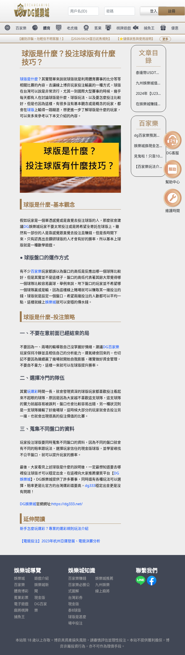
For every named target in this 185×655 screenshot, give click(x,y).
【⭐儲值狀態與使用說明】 (128, 38)
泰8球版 (74, 610)
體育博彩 (21, 590)
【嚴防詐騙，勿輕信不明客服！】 (34, 38)
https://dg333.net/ (67, 503)
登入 (153, 11)
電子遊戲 (21, 603)
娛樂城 (50, 302)
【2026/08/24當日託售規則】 (84, 38)
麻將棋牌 (21, 610)
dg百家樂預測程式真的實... (150, 135)
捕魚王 (19, 616)
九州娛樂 (102, 584)
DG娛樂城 (28, 503)
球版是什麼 (29, 78)
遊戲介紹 (41, 578)
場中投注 (75, 623)
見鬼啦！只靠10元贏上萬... (150, 156)
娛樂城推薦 (104, 578)
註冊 (171, 11)
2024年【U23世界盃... (150, 93)
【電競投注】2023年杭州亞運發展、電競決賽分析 (60, 540)
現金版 (39, 597)
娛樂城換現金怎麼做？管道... (150, 145)
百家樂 (36, 271)
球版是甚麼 (77, 616)
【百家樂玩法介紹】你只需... (150, 166)
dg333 (90, 485)
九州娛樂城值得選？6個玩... (150, 83)
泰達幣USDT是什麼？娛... (150, 72)
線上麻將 (102, 590)
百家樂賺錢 (77, 578)
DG (26, 226)
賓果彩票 (21, 597)
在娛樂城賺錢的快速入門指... (150, 103)
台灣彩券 (75, 597)
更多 (165, 39)
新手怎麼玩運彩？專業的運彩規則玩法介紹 (54, 528)
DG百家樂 (111, 346)
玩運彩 (32, 391)
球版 (30, 109)
